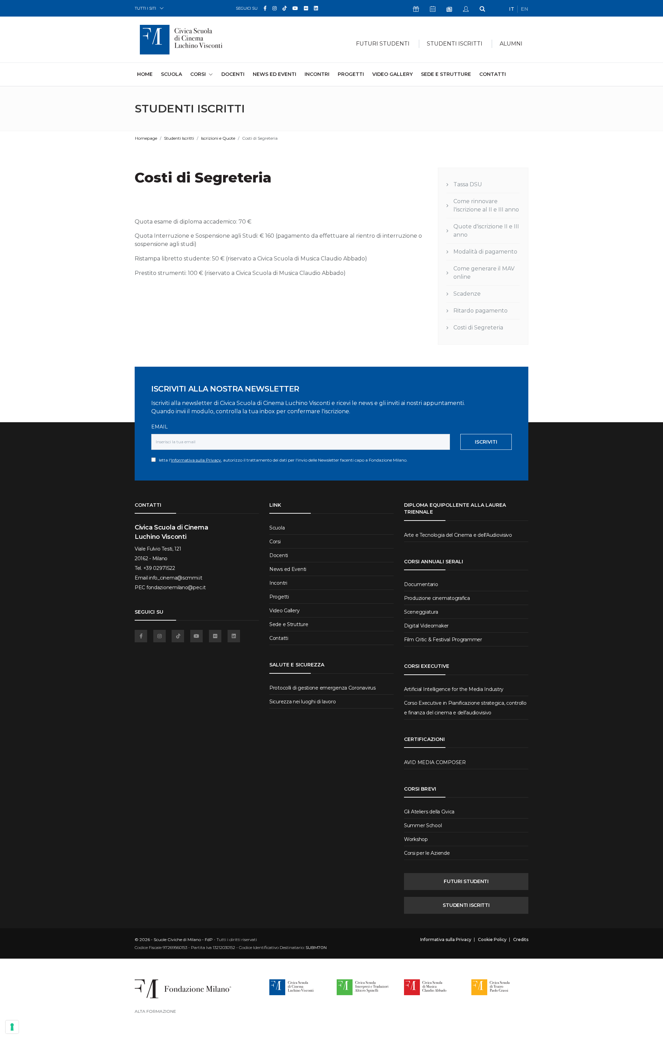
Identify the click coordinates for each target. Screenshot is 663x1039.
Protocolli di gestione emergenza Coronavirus (322, 688)
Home (145, 74)
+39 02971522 (159, 568)
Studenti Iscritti (179, 138)
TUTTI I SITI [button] (145, 8)
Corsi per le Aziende (427, 853)
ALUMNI (511, 43)
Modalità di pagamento (485, 251)
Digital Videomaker (426, 626)
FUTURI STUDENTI (466, 881)
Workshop (416, 839)
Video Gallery (392, 74)
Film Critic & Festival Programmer (443, 639)
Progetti (351, 74)
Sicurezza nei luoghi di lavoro (302, 702)
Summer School (423, 825)
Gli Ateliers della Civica (429, 812)
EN (524, 9)
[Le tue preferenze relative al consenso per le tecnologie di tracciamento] (12, 1026)
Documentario (421, 584)
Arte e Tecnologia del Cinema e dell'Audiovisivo (458, 535)
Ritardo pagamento (480, 310)
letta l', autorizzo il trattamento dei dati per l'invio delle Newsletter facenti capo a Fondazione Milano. (281, 460)
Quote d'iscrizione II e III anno (486, 230)
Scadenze (467, 293)
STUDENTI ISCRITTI (466, 905)
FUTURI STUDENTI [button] (383, 43)
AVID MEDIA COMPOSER (435, 762)
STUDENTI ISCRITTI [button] (454, 43)
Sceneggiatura (421, 612)
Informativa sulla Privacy (196, 460)
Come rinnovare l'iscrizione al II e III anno (486, 205)
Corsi (275, 541)
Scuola (171, 74)
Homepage (146, 138)
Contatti (492, 74)
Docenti (232, 74)
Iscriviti (486, 442)
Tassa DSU (467, 184)
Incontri (317, 74)
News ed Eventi (274, 74)
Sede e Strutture (446, 74)
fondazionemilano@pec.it (176, 587)
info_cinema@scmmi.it (175, 578)
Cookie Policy (492, 940)
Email (159, 427)
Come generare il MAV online (484, 272)
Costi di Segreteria (478, 327)
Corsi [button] (198, 74)
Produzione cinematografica (437, 598)
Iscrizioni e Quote (218, 138)
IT (511, 9)
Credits (520, 940)
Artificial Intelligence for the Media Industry (453, 689)
